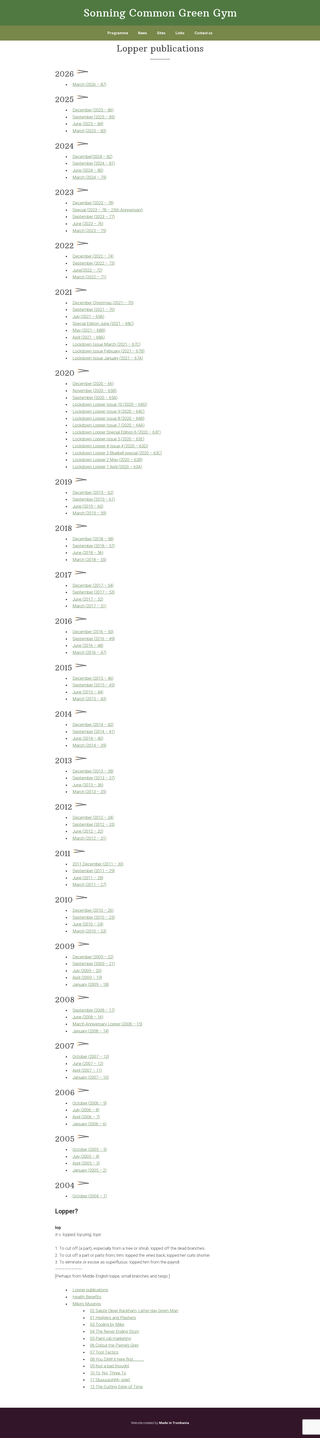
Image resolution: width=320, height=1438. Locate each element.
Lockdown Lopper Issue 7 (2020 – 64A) (108, 425)
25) (112, 917)
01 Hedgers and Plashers (113, 1317)
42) (111, 724)
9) (105, 1103)
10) (106, 1077)
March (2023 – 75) (89, 230)
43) (103, 698)
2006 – (96, 1103)
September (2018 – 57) (93, 545)
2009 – (101, 956)
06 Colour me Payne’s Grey (114, 1345)
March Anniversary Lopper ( (97, 1023)
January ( (80, 984)
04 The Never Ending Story (114, 1331)
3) (98, 1163)
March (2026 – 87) (89, 84)
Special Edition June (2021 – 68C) (103, 323)
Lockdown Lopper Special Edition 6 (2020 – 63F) (116, 432)
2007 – (96, 1056)
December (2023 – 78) (93, 202)
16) (100, 1016)
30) (121, 863)
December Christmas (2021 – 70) (103, 302)
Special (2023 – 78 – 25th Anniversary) (107, 209)
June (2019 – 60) (87, 506)
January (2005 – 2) (89, 1170)
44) (100, 691)
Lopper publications (90, 1289)
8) (97, 1109)
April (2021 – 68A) (88, 337)
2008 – (102, 1010)
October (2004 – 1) (89, 1195)
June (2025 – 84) (87, 123)
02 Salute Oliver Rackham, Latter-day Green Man (134, 1310)
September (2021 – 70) (93, 309)
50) (111, 631)
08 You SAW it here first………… (117, 1359)
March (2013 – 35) (89, 791)
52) (100, 599)
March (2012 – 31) (89, 838)
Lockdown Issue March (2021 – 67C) (106, 344)
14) (106, 1030)
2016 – (101, 631)
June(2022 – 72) (87, 270)
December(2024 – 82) (92, 156)
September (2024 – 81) (93, 163)
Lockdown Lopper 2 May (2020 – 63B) (107, 459)
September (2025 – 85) (93, 116)
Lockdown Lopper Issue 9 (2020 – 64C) (108, 411)
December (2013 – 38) (93, 771)
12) (100, 1063)
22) (111, 956)
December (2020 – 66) (93, 383)
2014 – (101, 724)
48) (100, 645)
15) (139, 1023)
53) (112, 592)
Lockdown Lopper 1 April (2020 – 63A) (107, 466)
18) (106, 984)
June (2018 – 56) (87, 552)
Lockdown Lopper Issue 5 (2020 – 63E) (108, 438)
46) (111, 678)
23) (103, 931)
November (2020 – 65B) (94, 390)
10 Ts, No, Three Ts (108, 1372)
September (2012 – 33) (93, 824)
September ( (83, 592)
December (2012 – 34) (93, 817)
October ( (81, 1056)
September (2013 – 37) (93, 777)
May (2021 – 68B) (88, 330)
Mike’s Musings (86, 1303)
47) (103, 652)
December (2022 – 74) (93, 256)
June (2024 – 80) (87, 170)
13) (106, 1056)
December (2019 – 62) (93, 492)
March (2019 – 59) (89, 512)
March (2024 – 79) (89, 177)
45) (112, 684)
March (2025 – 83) (89, 130)
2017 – (101, 585)
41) (112, 731)
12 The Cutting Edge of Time (116, 1386)
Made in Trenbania (174, 1423)
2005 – (96, 1149)
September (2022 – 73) (93, 263)
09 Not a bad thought (109, 1365)
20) (99, 970)
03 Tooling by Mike (107, 1324)
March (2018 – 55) (89, 559)
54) (111, 585)
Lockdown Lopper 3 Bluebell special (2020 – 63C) (117, 452)
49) (112, 638)
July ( (77, 970)
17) (112, 1010)
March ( (79, 605)
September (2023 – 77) (93, 216)
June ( (78, 599)
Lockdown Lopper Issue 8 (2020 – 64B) (108, 418)
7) (98, 1116)
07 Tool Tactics (104, 1352)
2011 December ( (88, 863)
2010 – (101, 910)
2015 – (101, 678)
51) (103, 605)
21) (112, 963)
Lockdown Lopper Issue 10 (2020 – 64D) (109, 404)
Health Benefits (86, 1296)
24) (100, 924)
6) (104, 1123)
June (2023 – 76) (87, 223)
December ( (83, 585)
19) (99, 977)
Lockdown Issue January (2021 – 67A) (107, 358)
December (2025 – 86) (93, 109)
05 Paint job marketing (110, 1338)
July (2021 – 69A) (88, 316)
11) (99, 1070)
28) (100, 877)
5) (105, 1149)
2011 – (111, 863)
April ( (77, 977)
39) (103, 745)
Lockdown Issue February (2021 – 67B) (108, 350)
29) (112, 870)
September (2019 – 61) (93, 499)
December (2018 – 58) (93, 538)
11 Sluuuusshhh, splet (110, 1379)
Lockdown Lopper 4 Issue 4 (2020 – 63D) (110, 445)
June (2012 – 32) (87, 831)
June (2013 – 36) (87, 784)
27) (103, 884)
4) (97, 1156)
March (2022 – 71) (89, 276)
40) (100, 738)
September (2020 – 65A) (95, 397)
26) (111, 910)
